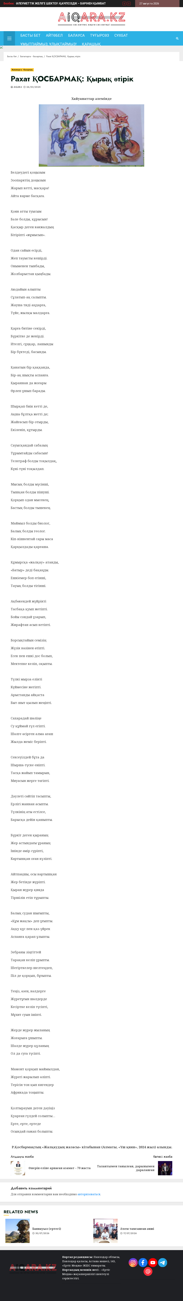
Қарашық (91, 44)
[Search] (177, 38)
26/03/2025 (33, 87)
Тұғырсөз (99, 35)
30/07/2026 (42, 1233)
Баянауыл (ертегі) (17, 1231)
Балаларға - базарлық (22, 69)
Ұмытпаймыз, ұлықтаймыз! (48, 44)
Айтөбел (54, 35)
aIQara (18, 87)
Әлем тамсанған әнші (105, 1231)
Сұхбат (121, 35)
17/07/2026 (130, 1233)
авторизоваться (89, 1194)
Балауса (76, 35)
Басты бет (30, 35)
